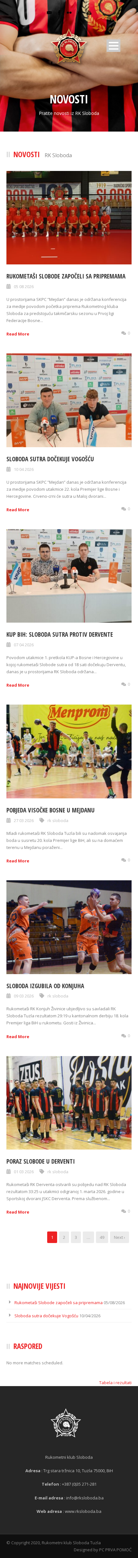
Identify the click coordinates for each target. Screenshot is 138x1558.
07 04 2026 (24, 645)
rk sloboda (57, 820)
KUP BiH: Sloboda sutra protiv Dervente (59, 634)
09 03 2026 (24, 996)
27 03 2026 (24, 820)
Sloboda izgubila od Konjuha (45, 986)
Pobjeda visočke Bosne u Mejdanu (50, 810)
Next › (119, 1237)
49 (102, 1237)
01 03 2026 (24, 1172)
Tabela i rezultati (115, 1382)
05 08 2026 (24, 286)
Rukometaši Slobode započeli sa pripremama (65, 276)
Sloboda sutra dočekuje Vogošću (50, 459)
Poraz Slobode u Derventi (40, 1161)
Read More (17, 334)
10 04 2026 (24, 469)
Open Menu (113, 45)
